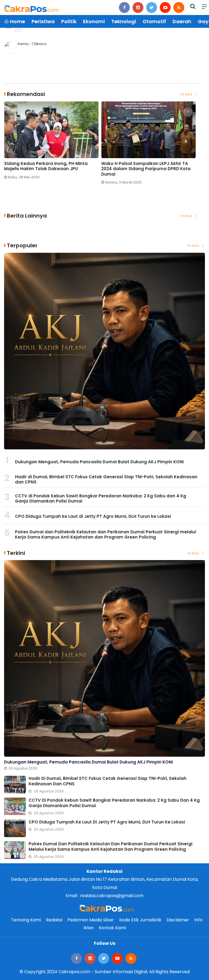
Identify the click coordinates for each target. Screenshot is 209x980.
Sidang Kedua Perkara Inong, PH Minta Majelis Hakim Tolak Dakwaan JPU (46, 166)
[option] (52, 142)
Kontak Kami (112, 928)
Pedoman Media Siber (90, 920)
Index (187, 94)
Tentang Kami (26, 920)
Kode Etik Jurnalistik (140, 920)
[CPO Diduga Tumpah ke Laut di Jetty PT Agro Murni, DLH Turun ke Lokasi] (15, 828)
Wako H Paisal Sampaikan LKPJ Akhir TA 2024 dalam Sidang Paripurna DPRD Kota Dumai (145, 169)
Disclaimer (178, 920)
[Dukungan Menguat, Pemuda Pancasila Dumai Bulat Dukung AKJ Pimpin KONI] (104, 351)
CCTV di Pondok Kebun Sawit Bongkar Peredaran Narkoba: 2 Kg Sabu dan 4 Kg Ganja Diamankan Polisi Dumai (100, 498)
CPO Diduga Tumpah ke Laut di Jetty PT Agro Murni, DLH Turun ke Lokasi (93, 516)
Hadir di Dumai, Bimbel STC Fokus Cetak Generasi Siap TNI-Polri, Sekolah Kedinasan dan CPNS (106, 479)
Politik (68, 21)
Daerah (182, 21)
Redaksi (54, 920)
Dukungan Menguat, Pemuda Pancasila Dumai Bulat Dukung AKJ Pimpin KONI (99, 462)
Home (17, 21)
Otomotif (154, 21)
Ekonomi (94, 21)
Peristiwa (43, 21)
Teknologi (123, 21)
